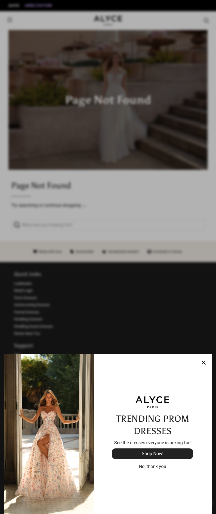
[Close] (204, 363)
